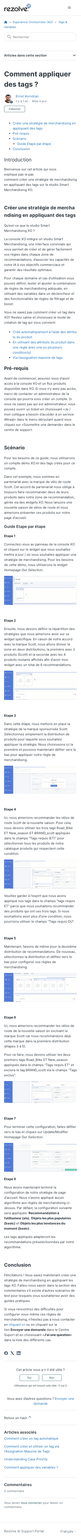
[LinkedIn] (19, 1353)
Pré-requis (21, 133)
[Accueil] (20, 8)
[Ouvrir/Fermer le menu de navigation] (69, 7)
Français (67, 1531)
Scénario (19, 139)
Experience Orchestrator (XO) (33, 22)
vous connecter (31, 1502)
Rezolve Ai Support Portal (24, 1531)
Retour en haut (16, 1418)
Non (51, 1377)
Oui (29, 1377)
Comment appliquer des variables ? (31, 1467)
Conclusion (21, 149)
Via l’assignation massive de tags (38, 358)
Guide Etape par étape (34, 144)
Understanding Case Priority (26, 1459)
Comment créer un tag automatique (31, 1438)
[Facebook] (6, 1353)
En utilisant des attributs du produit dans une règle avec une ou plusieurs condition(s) (44, 347)
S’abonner (15, 108)
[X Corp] (12, 1353)
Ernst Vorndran (27, 96)
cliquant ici (17, 1325)
